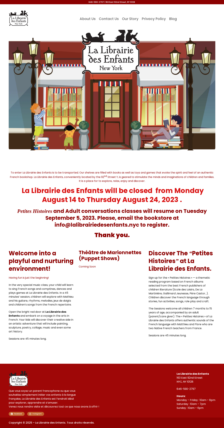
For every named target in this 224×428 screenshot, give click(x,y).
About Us (88, 18)
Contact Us (109, 18)
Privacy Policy (154, 18)
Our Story (130, 18)
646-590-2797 (186, 389)
